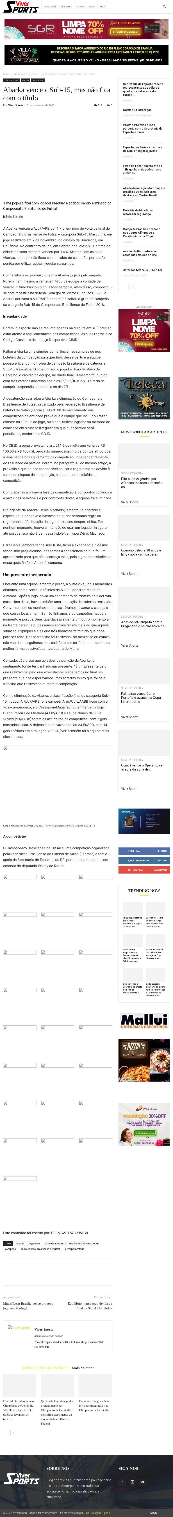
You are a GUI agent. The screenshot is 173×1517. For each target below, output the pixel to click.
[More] (49, 1276)
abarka (20, 1243)
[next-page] (13, 1432)
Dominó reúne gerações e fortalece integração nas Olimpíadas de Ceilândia (94, 1405)
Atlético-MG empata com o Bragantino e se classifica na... (143, 624)
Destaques (50, 6)
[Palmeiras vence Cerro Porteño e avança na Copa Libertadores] (144, 671)
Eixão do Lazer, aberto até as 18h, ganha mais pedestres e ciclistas (142, 169)
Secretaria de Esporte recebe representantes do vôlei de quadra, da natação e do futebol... (143, 89)
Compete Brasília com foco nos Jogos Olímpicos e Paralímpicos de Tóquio (141, 232)
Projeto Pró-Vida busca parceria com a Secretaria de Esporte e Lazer (142, 128)
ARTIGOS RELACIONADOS (44, 1368)
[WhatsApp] (38, 1276)
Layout (154, 1513)
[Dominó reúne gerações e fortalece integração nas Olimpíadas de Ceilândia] (95, 1385)
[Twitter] (18, 1276)
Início (92, 6)
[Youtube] (142, 1482)
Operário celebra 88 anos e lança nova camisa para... (141, 552)
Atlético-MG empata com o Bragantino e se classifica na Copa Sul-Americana (132, 955)
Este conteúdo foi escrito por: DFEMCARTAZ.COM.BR (45, 1233)
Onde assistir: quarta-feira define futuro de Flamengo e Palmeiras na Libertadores (155, 990)
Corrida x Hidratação (137, 110)
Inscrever (160, 870)
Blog (103, 6)
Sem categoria (132, 473)
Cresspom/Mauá (74, 1248)
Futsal (35, 74)
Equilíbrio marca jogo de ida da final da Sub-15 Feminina (90, 1306)
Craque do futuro (135, 276)
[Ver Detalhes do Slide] (144, 398)
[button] (164, 7)
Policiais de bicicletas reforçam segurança (138, 212)
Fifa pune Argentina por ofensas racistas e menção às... (142, 483)
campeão (10, 1248)
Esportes (66, 6)
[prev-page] (6, 1432)
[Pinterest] (28, 1276)
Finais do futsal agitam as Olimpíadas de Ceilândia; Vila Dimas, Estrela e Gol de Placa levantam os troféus (18, 1410)
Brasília (128, 100)
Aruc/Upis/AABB (54, 1243)
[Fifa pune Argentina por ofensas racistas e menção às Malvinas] (144, 456)
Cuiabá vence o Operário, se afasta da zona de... (142, 767)
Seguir (162, 860)
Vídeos (80, 6)
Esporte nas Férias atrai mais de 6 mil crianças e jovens (142, 149)
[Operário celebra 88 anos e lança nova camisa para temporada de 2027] (144, 528)
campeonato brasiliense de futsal (40, 1248)
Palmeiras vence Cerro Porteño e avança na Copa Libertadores (141, 698)
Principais (38, 80)
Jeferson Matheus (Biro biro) (142, 270)
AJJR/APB (34, 1243)
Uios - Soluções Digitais (97, 1513)
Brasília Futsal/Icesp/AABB (83, 1243)
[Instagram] (132, 1482)
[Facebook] (7, 1276)
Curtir (162, 851)
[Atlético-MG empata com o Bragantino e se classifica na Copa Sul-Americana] (144, 599)
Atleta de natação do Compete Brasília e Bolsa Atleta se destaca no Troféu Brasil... (144, 191)
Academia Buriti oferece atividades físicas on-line (140, 253)
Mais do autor (83, 1368)
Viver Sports (15, 105)
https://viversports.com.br (48, 1336)
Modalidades (20, 74)
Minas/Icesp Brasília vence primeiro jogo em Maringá (28, 1306)
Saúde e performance (137, 115)
